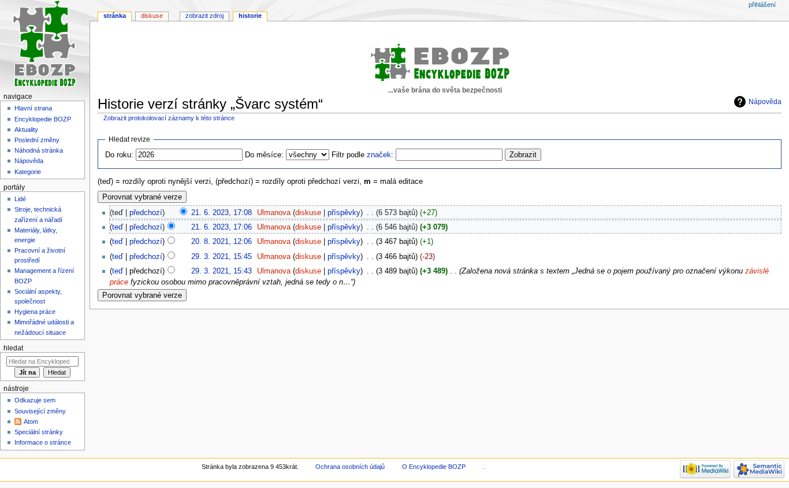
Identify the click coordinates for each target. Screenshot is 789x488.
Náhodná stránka (38, 150)
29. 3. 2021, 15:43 (221, 271)
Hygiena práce (34, 311)
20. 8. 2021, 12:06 (221, 242)
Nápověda (765, 102)
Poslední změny (36, 139)
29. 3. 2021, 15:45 (221, 257)
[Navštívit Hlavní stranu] (45, 45)
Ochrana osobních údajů (350, 466)
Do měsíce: (264, 155)
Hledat (13, 348)
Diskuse (152, 15)
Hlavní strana (33, 108)
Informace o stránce (42, 442)
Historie (250, 15)
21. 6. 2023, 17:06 (221, 227)
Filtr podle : (362, 155)
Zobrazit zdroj (204, 15)
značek (379, 155)
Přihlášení (762, 4)
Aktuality (26, 129)
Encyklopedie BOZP (42, 119)
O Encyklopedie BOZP (434, 466)
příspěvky (343, 213)
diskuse (308, 213)
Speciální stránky (38, 431)
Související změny (40, 411)
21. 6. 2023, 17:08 (221, 213)
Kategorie (27, 171)
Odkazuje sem (34, 400)
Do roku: (119, 155)
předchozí (145, 213)
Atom (31, 421)
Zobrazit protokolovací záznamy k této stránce (169, 117)
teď (117, 227)
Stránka (114, 15)
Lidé (20, 198)
